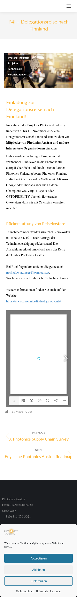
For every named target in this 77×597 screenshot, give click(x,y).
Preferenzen (38, 581)
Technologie (15, 69)
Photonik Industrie (18, 57)
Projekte (13, 63)
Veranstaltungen (17, 74)
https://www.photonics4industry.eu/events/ (33, 301)
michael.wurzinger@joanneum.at (27, 272)
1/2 (13, 400)
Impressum (55, 590)
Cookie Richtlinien (25, 590)
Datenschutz (42, 590)
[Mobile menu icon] (69, 6)
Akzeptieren (39, 558)
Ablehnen (38, 569)
